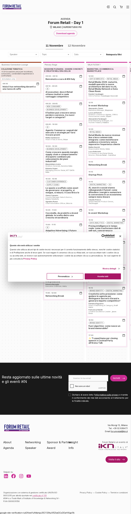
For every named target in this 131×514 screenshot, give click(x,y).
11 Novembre (54, 45)
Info (71, 448)
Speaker (13, 54)
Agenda (8, 448)
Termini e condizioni (119, 492)
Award (51, 448)
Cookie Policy (101, 492)
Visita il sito (114, 459)
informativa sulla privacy (107, 394)
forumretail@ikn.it (119, 431)
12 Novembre (76, 45)
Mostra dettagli (109, 268)
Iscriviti (116, 378)
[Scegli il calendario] (37, 83)
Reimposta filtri (114, 54)
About (7, 442)
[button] (121, 7)
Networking (33, 442)
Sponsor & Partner (59, 442)
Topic (44, 54)
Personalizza (63, 276)
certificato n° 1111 (39, 495)
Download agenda (65, 33)
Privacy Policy (30, 259)
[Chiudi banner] (120, 236)
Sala (76, 54)
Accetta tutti (102, 276)
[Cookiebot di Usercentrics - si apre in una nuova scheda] (103, 236)
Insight (73, 442)
